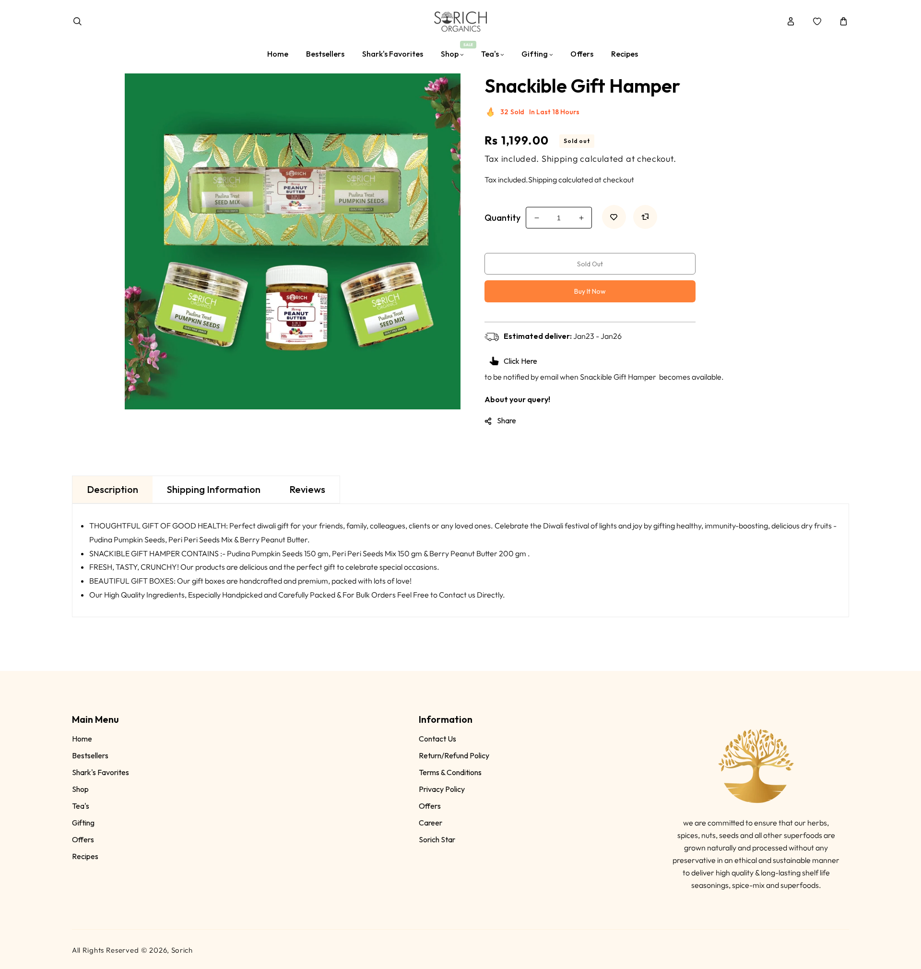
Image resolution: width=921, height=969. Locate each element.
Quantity (502, 217)
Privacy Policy (442, 789)
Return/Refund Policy (454, 755)
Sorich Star (437, 839)
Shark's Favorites (100, 772)
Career (430, 822)
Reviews (307, 489)
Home (82, 738)
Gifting (83, 822)
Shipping (560, 158)
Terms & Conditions (450, 772)
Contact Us (437, 738)
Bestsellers (90, 755)
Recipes (85, 856)
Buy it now (590, 291)
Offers (83, 839)
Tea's (80, 806)
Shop (80, 789)
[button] (77, 21)
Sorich (182, 950)
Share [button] (506, 420)
